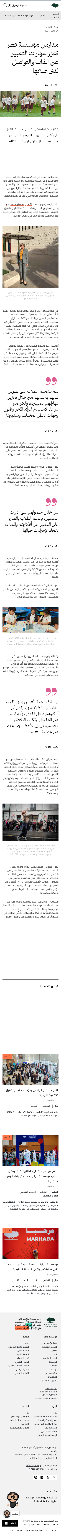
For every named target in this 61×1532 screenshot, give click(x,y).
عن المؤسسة (50, 1343)
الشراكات (53, 1361)
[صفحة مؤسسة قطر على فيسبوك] (48, 1477)
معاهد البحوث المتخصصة (45, 1416)
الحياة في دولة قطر (20, 1416)
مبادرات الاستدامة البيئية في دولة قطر (45, 1425)
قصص (42, 15)
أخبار (56, 1105)
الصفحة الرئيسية (55, 15)
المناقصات (52, 1376)
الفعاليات (53, 1354)
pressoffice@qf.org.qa (46, 1397)
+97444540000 (37, 1469)
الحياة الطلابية (23, 1354)
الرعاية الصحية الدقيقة (47, 1435)
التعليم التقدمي (28, 1191)
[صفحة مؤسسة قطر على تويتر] (54, 1477)
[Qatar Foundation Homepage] (53, 5)
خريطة (54, 1369)
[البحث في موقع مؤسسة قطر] (5, 5)
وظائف (54, 1365)
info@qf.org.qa (33, 1465)
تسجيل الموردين (49, 1380)
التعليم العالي (23, 1350)
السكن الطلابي (22, 1361)
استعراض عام (51, 1373)
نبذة (27, 1343)
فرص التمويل (23, 1358)
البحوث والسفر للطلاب (18, 1365)
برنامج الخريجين (22, 1369)
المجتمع (46, 1105)
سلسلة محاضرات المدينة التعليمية (17, 1422)
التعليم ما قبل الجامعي (18, 1346)
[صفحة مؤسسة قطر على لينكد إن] (42, 1477)
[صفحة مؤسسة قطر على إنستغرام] (36, 1477)
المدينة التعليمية (49, 1346)
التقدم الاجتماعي (49, 1195)
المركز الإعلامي (50, 1358)
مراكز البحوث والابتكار (47, 1420)
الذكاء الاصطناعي (49, 1431)
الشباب (43, 1191)
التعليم (34, 1105)
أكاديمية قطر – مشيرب (19, 204)
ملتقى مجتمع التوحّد (19, 1427)
